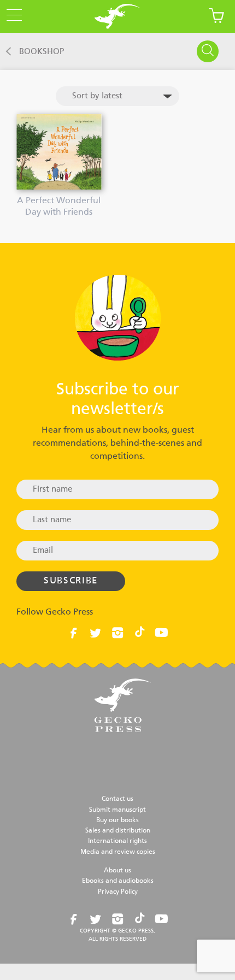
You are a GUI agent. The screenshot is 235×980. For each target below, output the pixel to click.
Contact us (117, 799)
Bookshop (41, 52)
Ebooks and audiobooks (118, 881)
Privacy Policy (118, 892)
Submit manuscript (117, 810)
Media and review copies (117, 852)
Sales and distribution (117, 831)
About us (117, 870)
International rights (117, 841)
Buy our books (117, 820)
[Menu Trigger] (11, 16)
